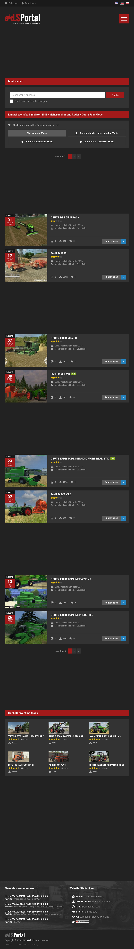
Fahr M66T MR (63, 373)
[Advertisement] (67, 52)
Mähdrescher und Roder (64, 114)
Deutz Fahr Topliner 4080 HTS (72, 615)
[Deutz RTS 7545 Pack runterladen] (26, 230)
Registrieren (30, 3)
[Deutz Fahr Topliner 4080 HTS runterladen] (26, 627)
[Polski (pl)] (127, 3)
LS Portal (22, 19)
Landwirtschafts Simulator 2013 (27, 114)
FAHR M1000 (58, 253)
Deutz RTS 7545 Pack (65, 217)
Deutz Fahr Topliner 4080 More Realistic (82, 458)
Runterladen (111, 241)
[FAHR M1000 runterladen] (26, 265)
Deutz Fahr (88, 114)
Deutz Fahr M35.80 (64, 338)
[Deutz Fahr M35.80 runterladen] (26, 350)
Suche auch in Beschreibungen (31, 101)
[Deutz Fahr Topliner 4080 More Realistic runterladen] (26, 471)
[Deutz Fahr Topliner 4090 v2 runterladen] (26, 591)
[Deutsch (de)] (122, 3)
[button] (124, 18)
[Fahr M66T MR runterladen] (26, 386)
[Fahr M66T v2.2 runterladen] (26, 506)
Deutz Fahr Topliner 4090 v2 (71, 579)
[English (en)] (117, 3)
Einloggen (12, 3)
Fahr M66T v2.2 (61, 494)
